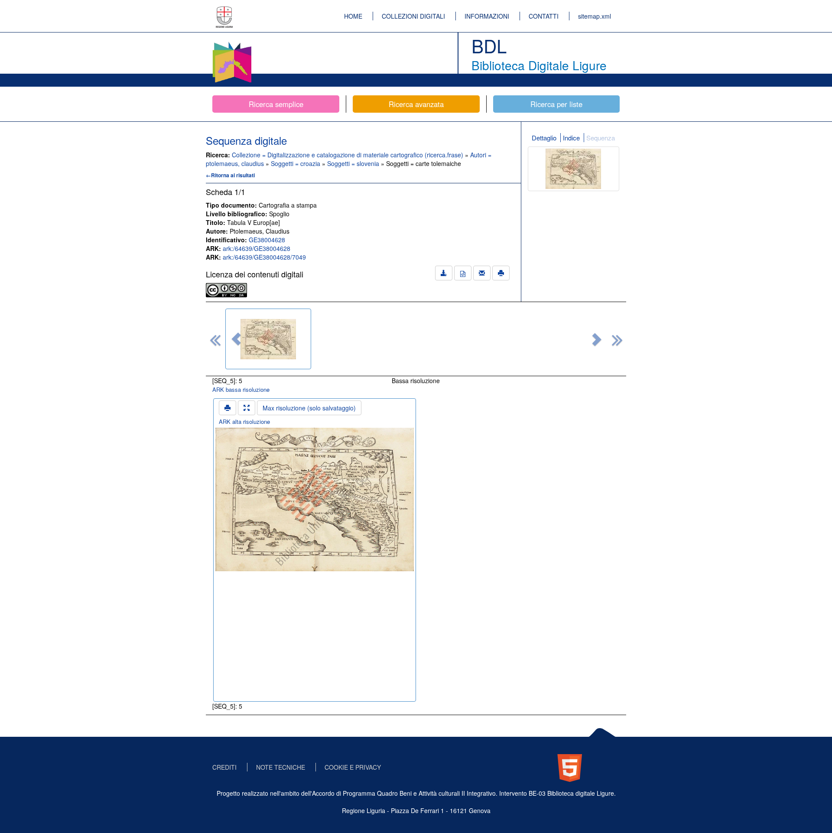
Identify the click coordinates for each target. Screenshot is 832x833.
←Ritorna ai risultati (230, 175)
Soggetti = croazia (296, 163)
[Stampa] (501, 273)
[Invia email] (482, 273)
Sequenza (600, 137)
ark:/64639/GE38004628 (256, 248)
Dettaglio (544, 137)
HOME (353, 16)
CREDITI (224, 767)
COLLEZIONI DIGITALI (413, 16)
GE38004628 (267, 239)
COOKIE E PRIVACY (353, 767)
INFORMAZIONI (487, 16)
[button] (236, 339)
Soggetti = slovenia (354, 163)
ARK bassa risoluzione (241, 389)
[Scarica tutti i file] (443, 273)
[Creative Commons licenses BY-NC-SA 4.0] (226, 289)
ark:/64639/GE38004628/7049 (264, 257)
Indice (571, 137)
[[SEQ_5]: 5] (268, 339)
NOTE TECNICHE (280, 767)
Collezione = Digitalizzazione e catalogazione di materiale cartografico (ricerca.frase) (348, 154)
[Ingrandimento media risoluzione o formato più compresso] (246, 407)
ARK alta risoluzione (244, 421)
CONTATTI (544, 16)
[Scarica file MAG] (462, 273)
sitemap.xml (594, 16)
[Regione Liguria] (224, 11)
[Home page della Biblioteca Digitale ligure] (232, 43)
